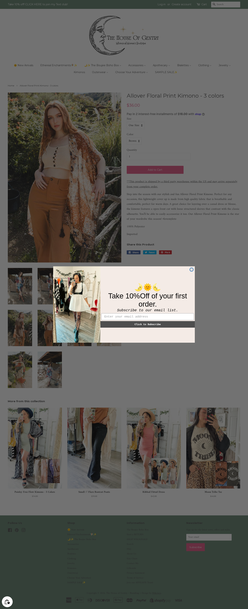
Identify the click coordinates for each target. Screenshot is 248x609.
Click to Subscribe (148, 324)
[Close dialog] (191, 269)
